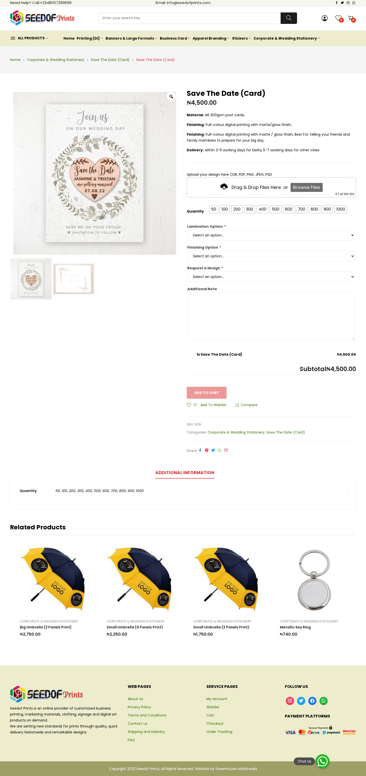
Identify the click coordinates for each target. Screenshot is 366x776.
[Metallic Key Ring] (313, 578)
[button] (322, 761)
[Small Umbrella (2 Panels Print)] (226, 578)
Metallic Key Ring (295, 627)
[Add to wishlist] (47, 578)
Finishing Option (204, 247)
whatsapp (354, 2)
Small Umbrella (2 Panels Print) (221, 627)
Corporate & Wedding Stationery (236, 432)
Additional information (184, 473)
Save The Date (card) (285, 432)
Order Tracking (219, 731)
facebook (336, 2)
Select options (36, 578)
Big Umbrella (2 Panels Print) (46, 627)
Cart (210, 715)
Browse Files (306, 187)
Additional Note (202, 288)
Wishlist (212, 707)
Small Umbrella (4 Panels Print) (135, 627)
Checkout (215, 723)
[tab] (185, 473)
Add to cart (206, 392)
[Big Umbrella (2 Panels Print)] (53, 578)
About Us (135, 698)
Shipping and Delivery (146, 731)
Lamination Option (206, 226)
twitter (342, 2)
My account (216, 698)
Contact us (137, 723)
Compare (249, 404)
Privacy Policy (139, 707)
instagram (348, 2)
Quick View (70, 578)
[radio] (213, 209)
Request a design (205, 268)
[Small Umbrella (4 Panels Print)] (140, 578)
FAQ (131, 739)
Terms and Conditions (147, 715)
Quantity (195, 211)
